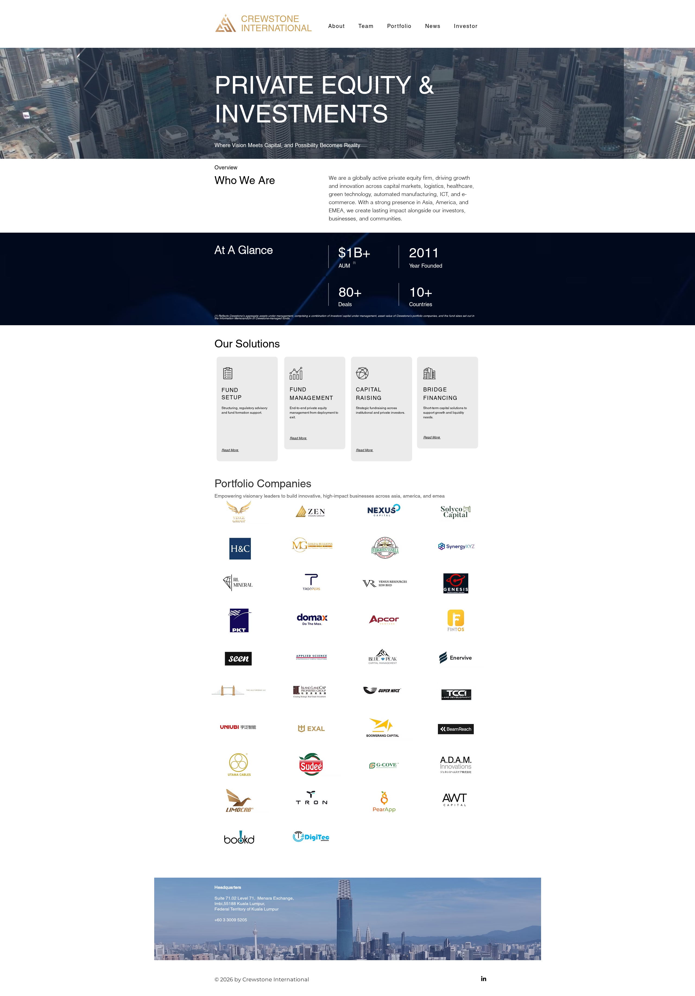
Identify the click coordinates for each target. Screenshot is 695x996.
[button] (239, 512)
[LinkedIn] (484, 979)
